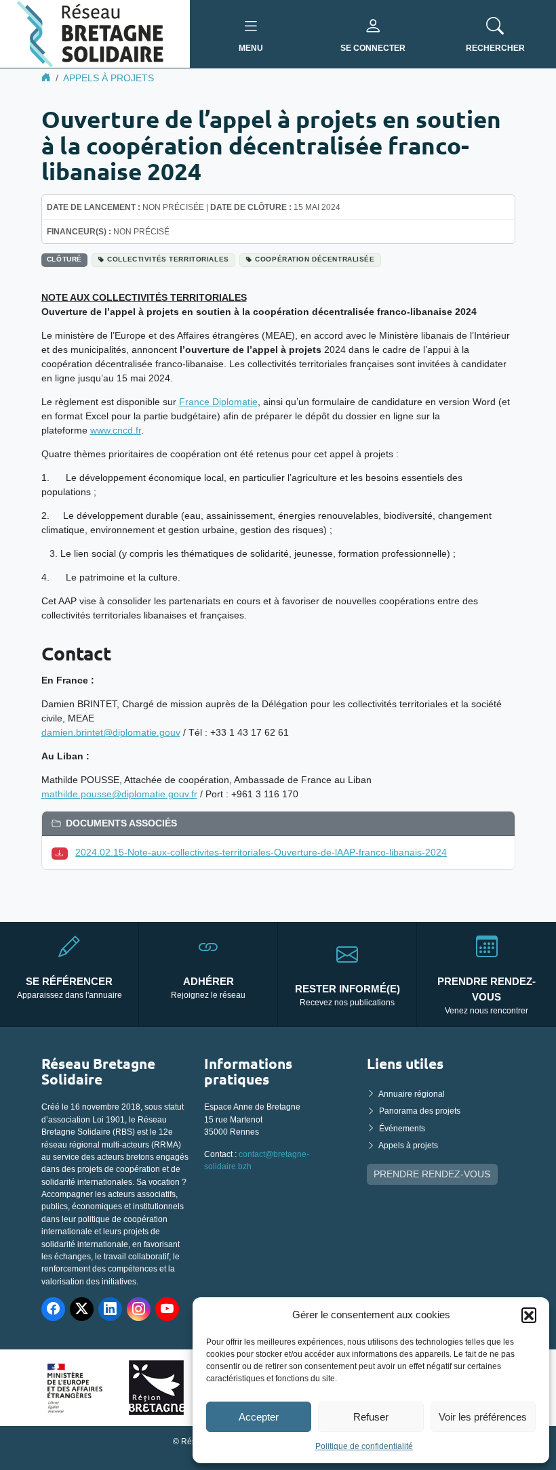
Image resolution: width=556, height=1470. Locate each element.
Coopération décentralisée (314, 259)
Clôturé (64, 259)
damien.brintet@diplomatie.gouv (110, 732)
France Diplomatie (218, 401)
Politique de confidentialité (364, 1446)
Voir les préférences (483, 1417)
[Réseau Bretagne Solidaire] (95, 33)
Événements (402, 1128)
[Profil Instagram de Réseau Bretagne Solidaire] (139, 1309)
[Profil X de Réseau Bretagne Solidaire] (82, 1309)
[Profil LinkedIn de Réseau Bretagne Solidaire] (110, 1309)
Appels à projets (108, 77)
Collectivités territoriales (168, 259)
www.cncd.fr (115, 430)
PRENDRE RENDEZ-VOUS (432, 1174)
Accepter (259, 1417)
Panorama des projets (419, 1111)
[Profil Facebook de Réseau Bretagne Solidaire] (53, 1309)
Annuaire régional (411, 1094)
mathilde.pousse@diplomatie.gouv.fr (119, 794)
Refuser (371, 1417)
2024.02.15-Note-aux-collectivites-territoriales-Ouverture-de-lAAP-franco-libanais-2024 (261, 852)
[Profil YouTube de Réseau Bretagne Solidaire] (167, 1309)
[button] (529, 1315)
